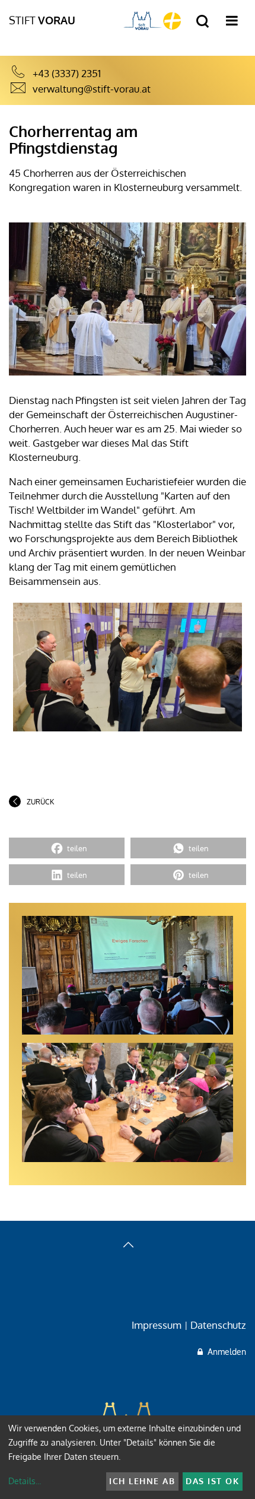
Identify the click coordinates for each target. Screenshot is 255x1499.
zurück (40, 801)
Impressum (156, 1325)
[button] (67, 848)
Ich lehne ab (142, 1481)
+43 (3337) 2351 (67, 73)
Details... (24, 1481)
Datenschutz (218, 1325)
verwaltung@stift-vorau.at (92, 88)
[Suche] (202, 21)
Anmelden (224, 1352)
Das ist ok (212, 1481)
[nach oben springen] (127, 1246)
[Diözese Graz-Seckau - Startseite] (152, 20)
